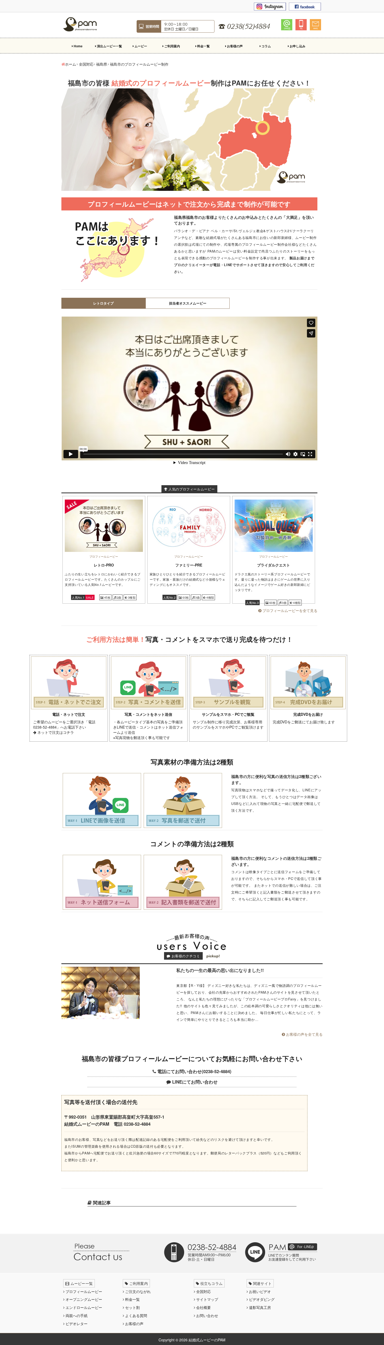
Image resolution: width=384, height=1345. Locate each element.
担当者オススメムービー (187, 303)
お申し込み (297, 46)
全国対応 (203, 1291)
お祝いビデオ (259, 1291)
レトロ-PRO (104, 565)
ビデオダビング (261, 1299)
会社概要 (203, 1307)
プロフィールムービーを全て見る (289, 610)
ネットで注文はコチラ (55, 732)
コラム (266, 46)
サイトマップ (206, 1299)
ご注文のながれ (137, 1291)
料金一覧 (203, 46)
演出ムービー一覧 (109, 46)
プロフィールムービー (83, 1291)
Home (78, 46)
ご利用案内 (172, 46)
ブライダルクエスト (273, 565)
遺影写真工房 (259, 1307)
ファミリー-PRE (188, 565)
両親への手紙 (76, 1315)
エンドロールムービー (83, 1307)
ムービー (140, 46)
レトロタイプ (103, 303)
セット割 (132, 1307)
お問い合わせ (206, 1315)
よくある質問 (135, 1315)
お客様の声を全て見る (304, 1034)
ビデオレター (76, 1323)
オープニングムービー (83, 1299)
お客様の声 (234, 46)
